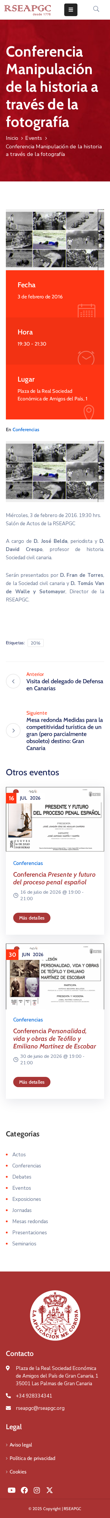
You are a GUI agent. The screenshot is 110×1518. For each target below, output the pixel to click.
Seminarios (24, 1243)
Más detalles (32, 918)
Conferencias (26, 429)
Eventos (21, 1188)
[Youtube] (11, 1490)
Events (33, 138)
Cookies (18, 1472)
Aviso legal (21, 1445)
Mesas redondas (30, 1221)
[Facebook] (24, 1490)
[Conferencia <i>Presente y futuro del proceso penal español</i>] (55, 818)
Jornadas (22, 1210)
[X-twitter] (49, 1490)
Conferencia (54, 878)
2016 (35, 643)
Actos (19, 1154)
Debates (21, 1177)
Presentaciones (29, 1232)
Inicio (12, 138)
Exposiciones (26, 1199)
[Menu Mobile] (70, 10)
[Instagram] (37, 1490)
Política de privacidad (32, 1458)
